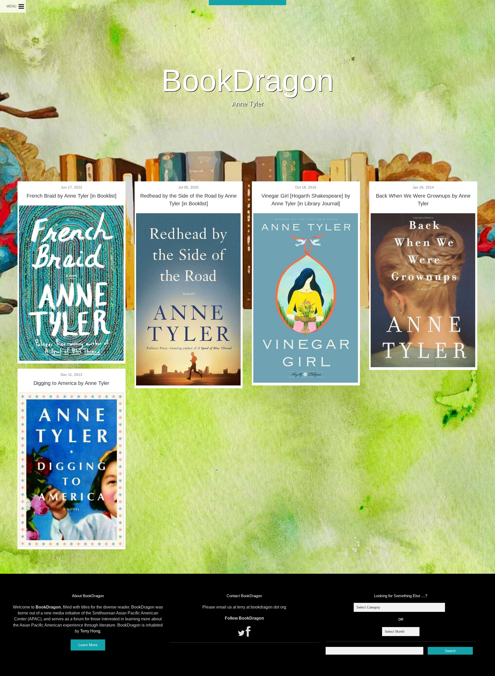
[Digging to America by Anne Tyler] (71, 545)
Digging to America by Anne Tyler (71, 383)
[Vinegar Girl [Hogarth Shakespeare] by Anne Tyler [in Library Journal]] (305, 381)
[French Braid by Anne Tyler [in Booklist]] (71, 359)
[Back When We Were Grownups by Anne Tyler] (422, 365)
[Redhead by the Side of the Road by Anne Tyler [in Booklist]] (188, 384)
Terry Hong (90, 631)
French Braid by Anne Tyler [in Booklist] (72, 196)
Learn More (87, 645)
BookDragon (247, 80)
